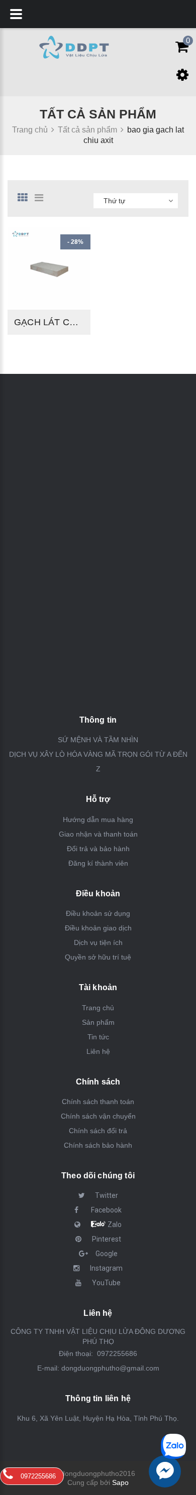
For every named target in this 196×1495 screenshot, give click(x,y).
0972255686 (116, 1353)
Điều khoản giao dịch (98, 928)
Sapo (120, 1482)
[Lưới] (25, 197)
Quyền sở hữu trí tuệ (98, 957)
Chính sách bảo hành (98, 1145)
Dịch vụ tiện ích (98, 942)
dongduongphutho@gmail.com (110, 1368)
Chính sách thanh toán (98, 1102)
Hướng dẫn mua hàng (98, 820)
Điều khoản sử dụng (98, 913)
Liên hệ (98, 1051)
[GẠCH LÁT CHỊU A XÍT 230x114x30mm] (49, 268)
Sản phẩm (98, 1022)
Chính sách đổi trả (98, 1131)
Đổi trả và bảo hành (98, 849)
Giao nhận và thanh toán (98, 834)
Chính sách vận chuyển (98, 1116)
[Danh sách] (42, 197)
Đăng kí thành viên (98, 863)
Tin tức (98, 1037)
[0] (179, 49)
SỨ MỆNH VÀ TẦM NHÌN (98, 740)
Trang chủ (98, 1008)
